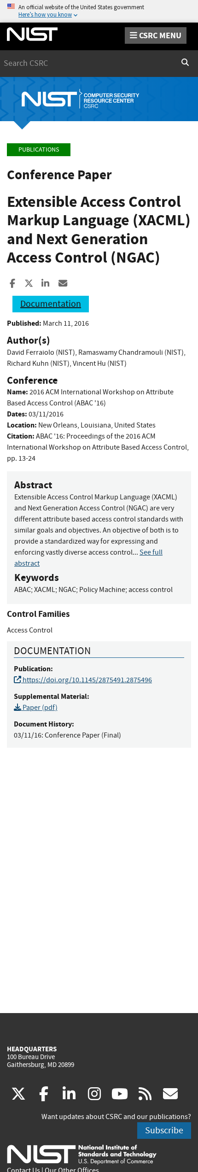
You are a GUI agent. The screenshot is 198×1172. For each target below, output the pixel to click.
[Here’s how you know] (99, 11)
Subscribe (164, 1130)
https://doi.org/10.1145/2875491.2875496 (86, 680)
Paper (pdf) (39, 707)
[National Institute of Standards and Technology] (82, 1154)
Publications (38, 149)
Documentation (50, 304)
